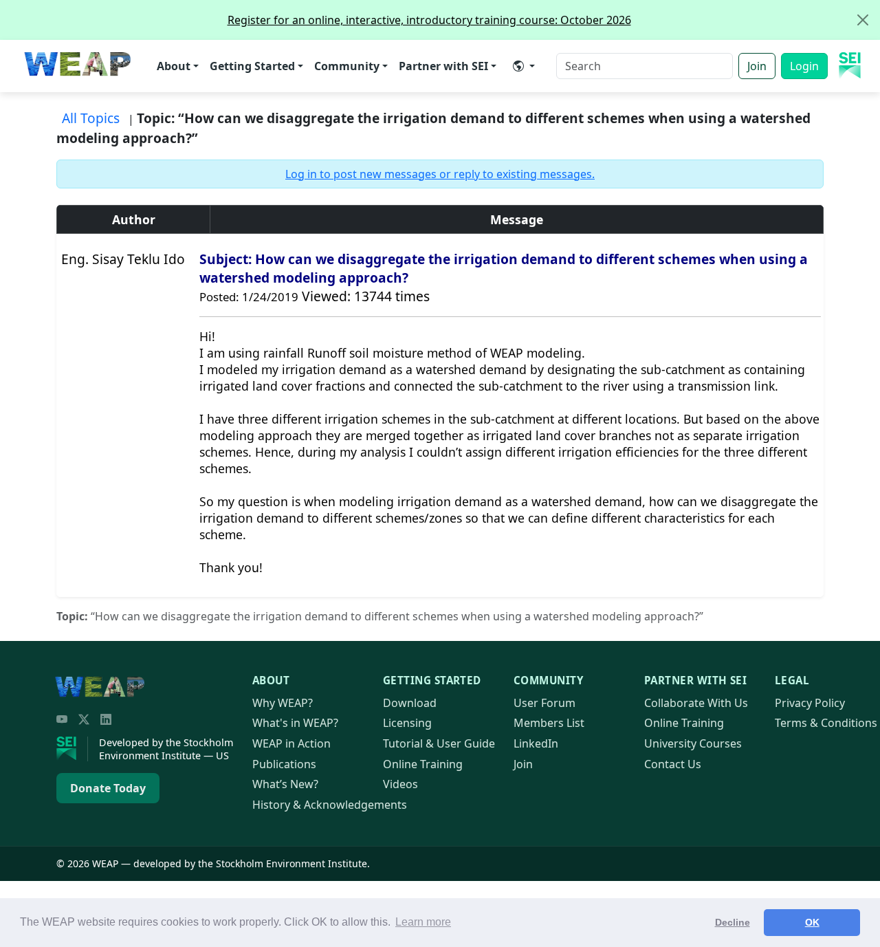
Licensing (407, 722)
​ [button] (524, 66)
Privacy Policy (810, 702)
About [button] (173, 66)
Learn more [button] (423, 922)
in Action (291, 743)
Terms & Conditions (826, 722)
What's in (295, 722)
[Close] (862, 20)
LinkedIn (536, 743)
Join (757, 66)
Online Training (423, 764)
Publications (284, 764)
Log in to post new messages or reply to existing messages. (440, 174)
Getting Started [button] (252, 66)
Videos (400, 784)
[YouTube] (61, 719)
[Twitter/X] (83, 719)
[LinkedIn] (105, 719)
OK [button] (812, 922)
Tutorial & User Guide (439, 743)
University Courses (693, 743)
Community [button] (347, 66)
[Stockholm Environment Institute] (72, 749)
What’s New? (285, 784)
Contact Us (672, 764)
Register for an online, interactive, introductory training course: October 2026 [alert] (429, 20)
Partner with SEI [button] (443, 66)
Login (804, 66)
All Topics (91, 118)
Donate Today (108, 788)
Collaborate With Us (696, 702)
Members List (549, 722)
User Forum (544, 702)
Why (282, 702)
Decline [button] (732, 922)
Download (410, 702)
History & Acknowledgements (329, 804)
